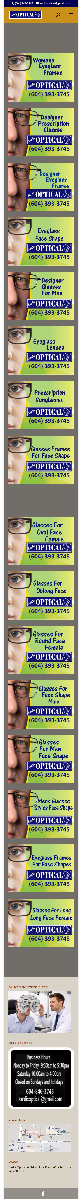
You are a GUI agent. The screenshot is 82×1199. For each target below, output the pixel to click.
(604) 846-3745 (24, 3)
